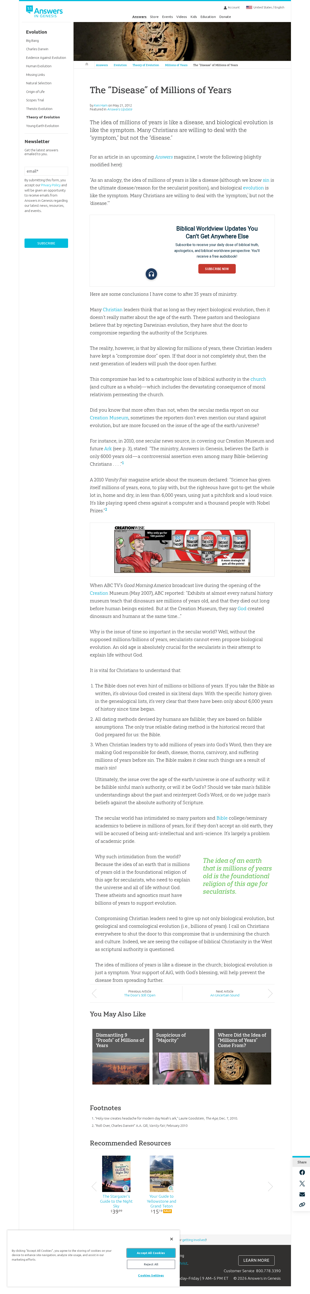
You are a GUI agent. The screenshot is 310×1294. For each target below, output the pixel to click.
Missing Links (35, 75)
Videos (181, 17)
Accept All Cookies (151, 1252)
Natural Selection (39, 83)
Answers (139, 17)
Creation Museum (109, 418)
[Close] (172, 1239)
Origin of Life (35, 92)
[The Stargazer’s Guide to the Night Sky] (116, 1174)
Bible (222, 818)
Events (167, 17)
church (258, 379)
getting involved (194, 1240)
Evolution (120, 65)
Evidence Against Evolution (46, 58)
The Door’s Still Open (139, 995)
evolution (253, 188)
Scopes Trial (35, 100)
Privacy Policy (51, 185)
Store (154, 17)
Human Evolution (39, 66)
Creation (99, 593)
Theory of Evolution (146, 65)
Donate (225, 17)
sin (266, 180)
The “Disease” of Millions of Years (215, 65)
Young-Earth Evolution (42, 126)
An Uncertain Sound (224, 995)
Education (208, 17)
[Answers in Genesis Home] (45, 12)
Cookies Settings (151, 1275)
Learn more (256, 1260)
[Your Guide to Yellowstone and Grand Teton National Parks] (161, 1174)
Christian (113, 309)
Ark (108, 448)
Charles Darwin (37, 49)
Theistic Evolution (39, 109)
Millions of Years (176, 65)
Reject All (151, 1264)
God (242, 608)
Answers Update (119, 109)
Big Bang (32, 40)
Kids (193, 17)
